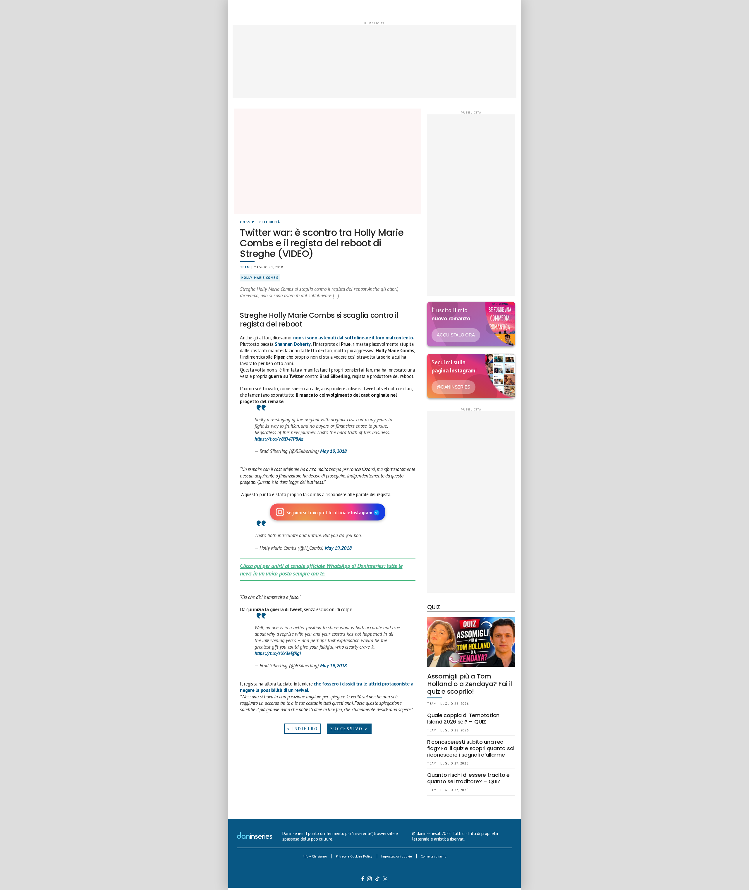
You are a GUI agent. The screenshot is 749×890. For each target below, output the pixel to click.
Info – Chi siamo (315, 856)
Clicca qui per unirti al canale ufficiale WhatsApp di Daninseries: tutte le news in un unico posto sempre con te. (321, 569)
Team (245, 267)
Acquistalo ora (456, 334)
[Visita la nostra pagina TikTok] (377, 879)
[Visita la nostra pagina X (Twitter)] (385, 879)
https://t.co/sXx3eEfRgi (277, 653)
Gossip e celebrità (260, 222)
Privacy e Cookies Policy (354, 856)
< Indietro (302, 728)
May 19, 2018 (333, 451)
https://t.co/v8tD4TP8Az (279, 439)
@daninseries (453, 386)
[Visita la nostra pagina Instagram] (369, 879)
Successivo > (349, 728)
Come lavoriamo (433, 856)
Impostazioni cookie (396, 856)
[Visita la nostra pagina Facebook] (362, 879)
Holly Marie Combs (260, 278)
